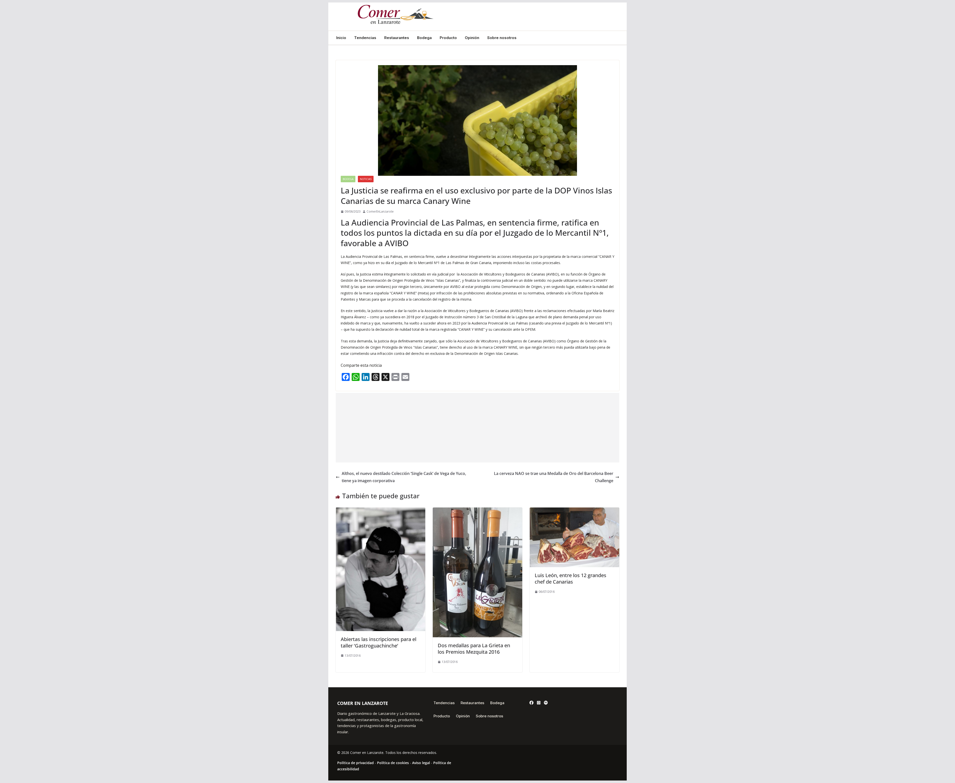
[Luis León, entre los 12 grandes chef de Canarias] (574, 511)
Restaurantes (396, 38)
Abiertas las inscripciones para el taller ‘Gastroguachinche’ (378, 642)
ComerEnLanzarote (380, 211)
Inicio (341, 38)
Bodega (424, 38)
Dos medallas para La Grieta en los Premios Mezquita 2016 (474, 648)
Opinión (472, 38)
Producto (448, 38)
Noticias (366, 179)
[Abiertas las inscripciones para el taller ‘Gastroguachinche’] (380, 511)
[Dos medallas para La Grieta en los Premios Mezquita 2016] (477, 511)
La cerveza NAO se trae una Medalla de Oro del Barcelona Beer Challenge (553, 477)
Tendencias (365, 38)
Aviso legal (421, 762)
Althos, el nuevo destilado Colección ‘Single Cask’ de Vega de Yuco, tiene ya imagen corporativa (404, 477)
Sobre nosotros (502, 38)
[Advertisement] (477, 427)
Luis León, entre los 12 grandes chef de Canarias (570, 578)
